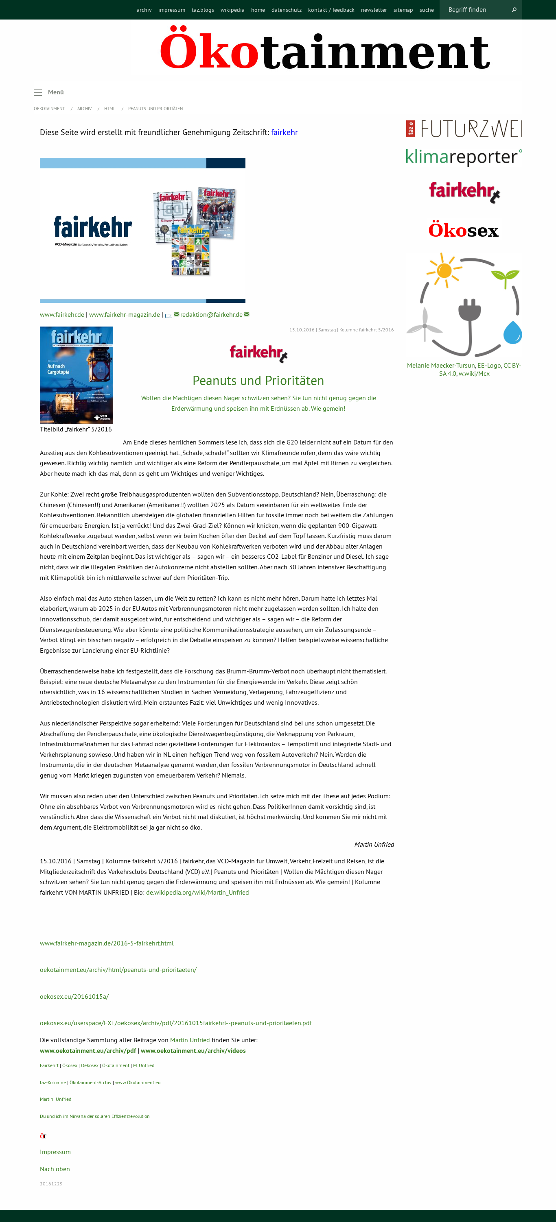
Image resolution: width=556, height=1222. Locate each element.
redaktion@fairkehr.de (211, 314)
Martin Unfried (190, 1040)
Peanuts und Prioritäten (155, 108)
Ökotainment (115, 1065)
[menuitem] (144, 10)
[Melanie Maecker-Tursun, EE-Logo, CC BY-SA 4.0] (464, 305)
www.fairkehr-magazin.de (124, 314)
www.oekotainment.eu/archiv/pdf (88, 1050)
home (258, 9)
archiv (144, 9)
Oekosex (90, 1065)
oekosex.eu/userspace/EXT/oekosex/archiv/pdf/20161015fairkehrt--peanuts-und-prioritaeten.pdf (176, 1023)
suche (427, 9)
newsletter (374, 9)
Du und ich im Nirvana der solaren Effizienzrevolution (95, 1116)
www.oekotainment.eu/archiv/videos (193, 1050)
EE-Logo (489, 365)
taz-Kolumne (53, 1082)
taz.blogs (203, 9)
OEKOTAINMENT (50, 108)
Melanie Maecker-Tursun (441, 365)
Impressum (55, 1152)
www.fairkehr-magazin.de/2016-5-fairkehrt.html (107, 943)
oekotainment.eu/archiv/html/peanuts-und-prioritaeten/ (118, 969)
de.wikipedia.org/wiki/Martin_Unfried (197, 892)
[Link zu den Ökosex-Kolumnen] (464, 229)
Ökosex (69, 1065)
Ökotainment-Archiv (91, 1082)
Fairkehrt (49, 1065)
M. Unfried (143, 1065)
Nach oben (55, 1169)
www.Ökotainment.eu (137, 1082)
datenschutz (286, 9)
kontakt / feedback (331, 9)
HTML (110, 108)
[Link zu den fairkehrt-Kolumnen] (464, 192)
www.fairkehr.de (62, 314)
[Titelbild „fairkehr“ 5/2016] (76, 375)
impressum (171, 9)
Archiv (85, 108)
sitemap (403, 9)
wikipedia (233, 9)
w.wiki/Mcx (474, 373)
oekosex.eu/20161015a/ (74, 996)
